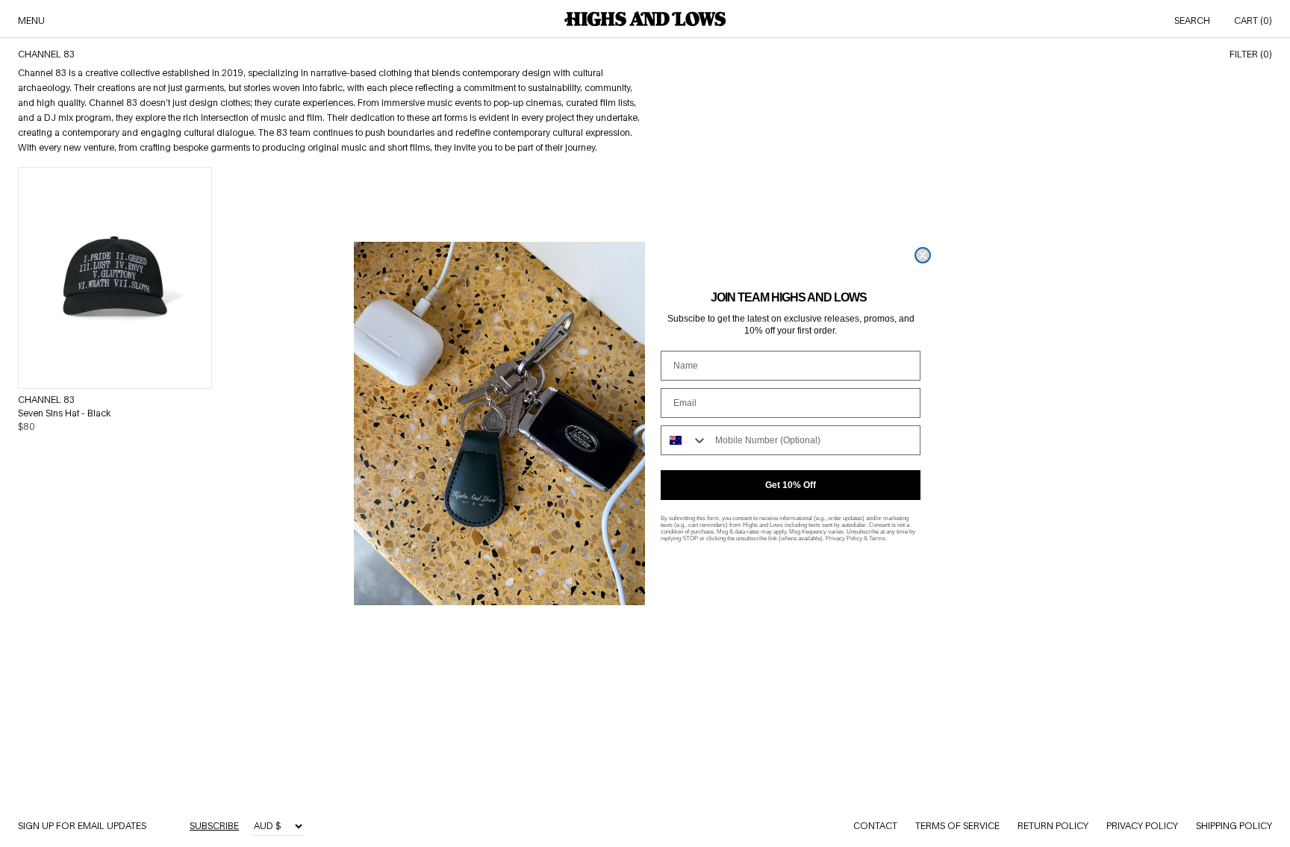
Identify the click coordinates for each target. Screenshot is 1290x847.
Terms (877, 538)
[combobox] (684, 440)
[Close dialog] (922, 255)
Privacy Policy (844, 538)
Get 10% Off (790, 485)
